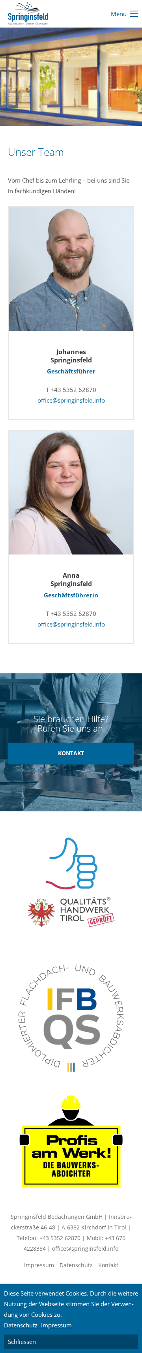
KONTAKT (71, 753)
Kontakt (108, 1265)
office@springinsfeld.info (71, 400)
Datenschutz (76, 1265)
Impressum (39, 1265)
